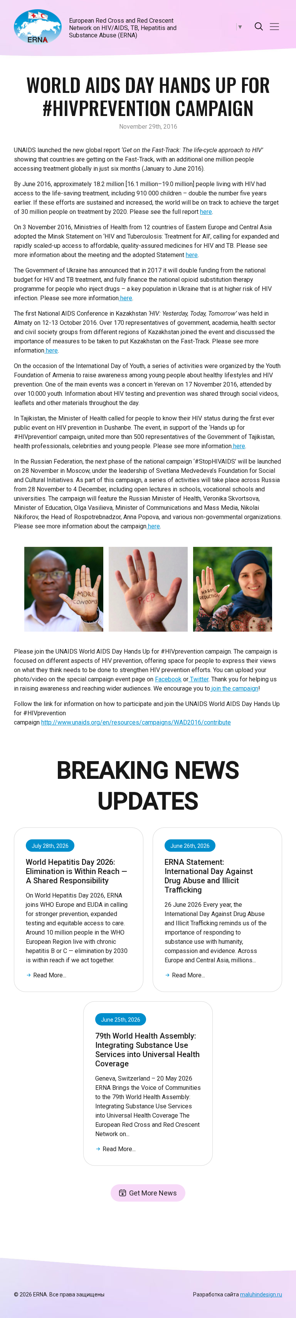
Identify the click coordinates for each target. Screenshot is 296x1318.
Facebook (168, 679)
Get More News (153, 1193)
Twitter (198, 679)
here (206, 211)
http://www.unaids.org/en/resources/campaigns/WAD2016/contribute (136, 722)
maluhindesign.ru (261, 1294)
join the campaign (234, 688)
